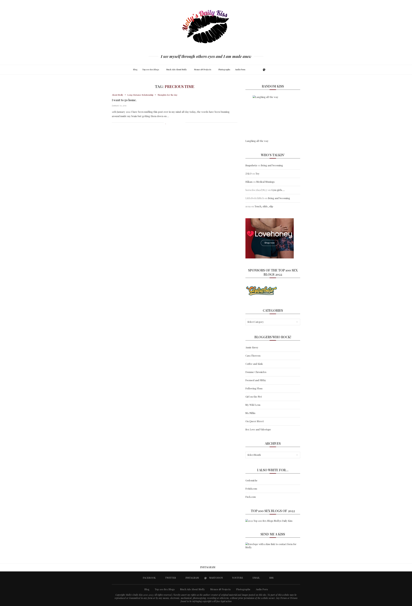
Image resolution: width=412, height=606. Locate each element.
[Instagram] (260, 69)
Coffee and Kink (254, 363)
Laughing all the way (256, 140)
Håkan (248, 181)
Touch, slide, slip (264, 206)
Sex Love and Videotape (258, 429)
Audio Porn (240, 69)
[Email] (271, 69)
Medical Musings (265, 181)
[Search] (279, 69)
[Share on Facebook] (169, 122)
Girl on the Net (253, 396)
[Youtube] (268, 69)
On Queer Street (254, 421)
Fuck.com (250, 496)
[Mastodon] (264, 69)
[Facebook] (253, 69)
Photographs (224, 69)
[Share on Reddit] (179, 122)
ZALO (248, 173)
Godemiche (251, 480)
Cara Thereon (252, 355)
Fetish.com (251, 488)
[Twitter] (257, 69)
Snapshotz (251, 165)
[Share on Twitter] (173, 122)
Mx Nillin (250, 413)
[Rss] (275, 69)
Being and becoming (272, 165)
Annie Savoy (251, 347)
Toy (257, 173)
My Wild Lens (252, 404)
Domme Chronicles (255, 372)
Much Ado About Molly (176, 69)
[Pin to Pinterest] (176, 122)
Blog (135, 69)
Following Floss (253, 388)
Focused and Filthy (255, 380)
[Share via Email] (183, 122)
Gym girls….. (278, 190)
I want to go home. (124, 100)
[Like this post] (165, 122)
